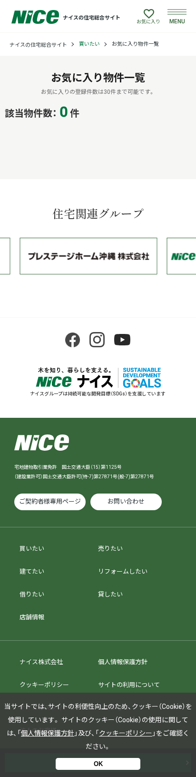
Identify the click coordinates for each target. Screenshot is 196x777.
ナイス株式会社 (41, 662)
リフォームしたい (122, 571)
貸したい (110, 594)
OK (98, 763)
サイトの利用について (129, 684)
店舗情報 (32, 617)
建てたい (32, 571)
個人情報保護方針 (122, 662)
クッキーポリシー (44, 684)
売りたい (110, 548)
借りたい (32, 594)
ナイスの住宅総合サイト (38, 45)
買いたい (89, 44)
